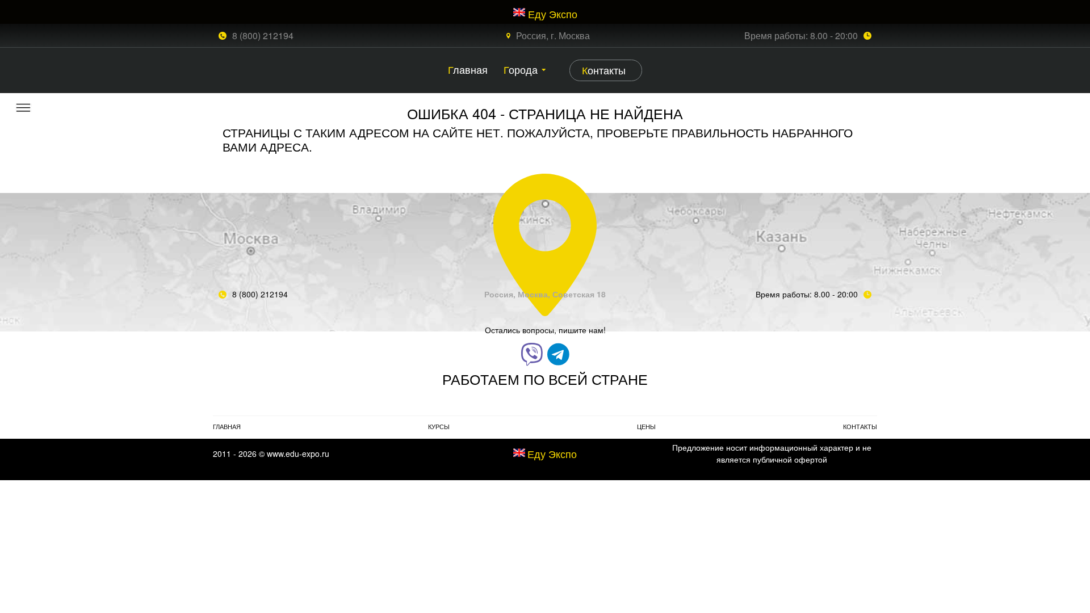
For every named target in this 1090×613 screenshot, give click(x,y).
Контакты (604, 69)
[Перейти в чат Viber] (532, 353)
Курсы (439, 426)
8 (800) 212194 (263, 35)
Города (521, 69)
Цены (646, 426)
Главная (468, 69)
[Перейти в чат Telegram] (558, 353)
